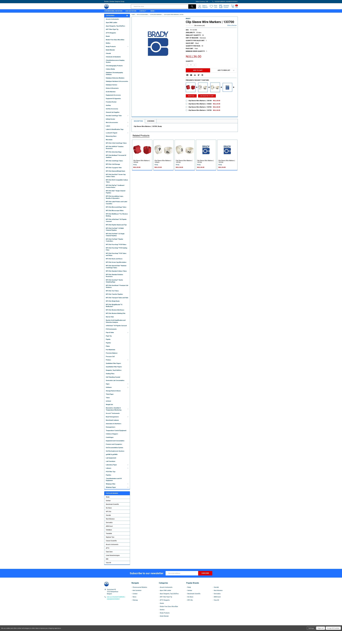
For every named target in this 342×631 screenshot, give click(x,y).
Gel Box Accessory (112, 109)
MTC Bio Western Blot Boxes (115, 310)
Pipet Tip (109, 336)
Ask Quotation (130, 11)
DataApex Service (111, 85)
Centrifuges (109, 437)
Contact (142, 11)
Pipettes (108, 475)
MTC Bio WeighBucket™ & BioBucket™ (114, 305)
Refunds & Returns (188, 624)
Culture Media (110, 69)
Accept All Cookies (333, 628)
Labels (108, 126)
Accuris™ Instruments (113, 413)
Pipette (108, 339)
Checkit (108, 53)
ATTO (107, 548)
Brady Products (111, 46)
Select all (191, 96)
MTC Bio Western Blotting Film (115, 313)
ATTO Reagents (111, 33)
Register (205, 7)
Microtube (109, 139)
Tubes (108, 397)
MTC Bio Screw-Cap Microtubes (116, 262)
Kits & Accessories (112, 122)
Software (109, 387)
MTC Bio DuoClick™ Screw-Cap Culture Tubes (116, 175)
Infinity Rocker (110, 119)
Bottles (108, 43)
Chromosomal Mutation (113, 11)
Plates (108, 346)
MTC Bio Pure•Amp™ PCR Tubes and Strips (116, 254)
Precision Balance (111, 353)
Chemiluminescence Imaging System (115, 61)
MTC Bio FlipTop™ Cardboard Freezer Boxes (115, 186)
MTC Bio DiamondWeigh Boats (115, 171)
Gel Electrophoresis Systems (115, 451)
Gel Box (108, 105)
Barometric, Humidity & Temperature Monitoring (113, 409)
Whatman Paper (111, 487)
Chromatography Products (114, 66)
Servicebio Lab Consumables (115, 380)
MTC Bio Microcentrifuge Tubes (116, 207)
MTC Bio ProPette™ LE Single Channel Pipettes (115, 235)
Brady (107, 497)
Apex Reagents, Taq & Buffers (115, 26)
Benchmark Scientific (112, 504)
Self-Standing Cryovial (113, 377)
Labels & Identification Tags (114, 129)
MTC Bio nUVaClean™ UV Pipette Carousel (116, 220)
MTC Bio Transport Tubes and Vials (117, 297)
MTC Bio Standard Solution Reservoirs (114, 275)
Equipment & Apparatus (113, 98)
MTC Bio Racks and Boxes (114, 259)
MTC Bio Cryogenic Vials (114, 167)
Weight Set (109, 404)
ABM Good (109, 526)
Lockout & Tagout (111, 133)
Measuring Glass (111, 136)
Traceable (109, 533)
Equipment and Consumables (115, 441)
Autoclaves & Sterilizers (113, 423)
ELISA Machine (111, 91)
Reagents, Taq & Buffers (113, 370)
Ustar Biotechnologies (113, 555)
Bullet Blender (110, 50)
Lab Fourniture (110, 461)
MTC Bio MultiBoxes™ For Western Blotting (117, 215)
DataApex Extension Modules (115, 78)
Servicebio (109, 522)
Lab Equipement (111, 458)
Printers (108, 360)
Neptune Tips (110, 537)
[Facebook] (187, 75)
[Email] (191, 75)
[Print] (194, 75)
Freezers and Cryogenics (114, 444)
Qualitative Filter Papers (113, 363)
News (152, 11)
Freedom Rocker (111, 102)
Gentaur (108, 500)
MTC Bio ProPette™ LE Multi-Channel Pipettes (115, 229)
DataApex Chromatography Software (114, 73)
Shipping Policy (154, 624)
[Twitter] (198, 75)
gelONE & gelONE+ (112, 454)
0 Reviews (150, 121)
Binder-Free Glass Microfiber (115, 40)
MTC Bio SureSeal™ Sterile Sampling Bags (114, 281)
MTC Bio (108, 511)
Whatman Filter (110, 484)
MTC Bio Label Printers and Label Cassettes (116, 202)
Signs (107, 384)
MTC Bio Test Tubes (112, 291)
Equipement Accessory (113, 95)
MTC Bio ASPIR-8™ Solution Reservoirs (114, 147)
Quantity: (189, 61)
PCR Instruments (111, 329)
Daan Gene (109, 552)
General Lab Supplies (112, 112)
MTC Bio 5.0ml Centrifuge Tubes (116, 143)
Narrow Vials (110, 317)
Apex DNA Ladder (111, 22)
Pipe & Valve (110, 332)
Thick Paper (110, 394)
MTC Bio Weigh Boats (113, 301)
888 (107, 559)
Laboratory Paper (111, 465)
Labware (108, 468)
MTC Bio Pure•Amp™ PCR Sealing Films (116, 249)
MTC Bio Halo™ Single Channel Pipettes (115, 192)
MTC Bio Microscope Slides (115, 210)
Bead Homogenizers (112, 417)
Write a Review (232, 25)
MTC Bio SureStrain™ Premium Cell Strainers (117, 286)
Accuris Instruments (112, 19)
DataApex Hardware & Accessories (117, 81)
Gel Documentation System (114, 447)
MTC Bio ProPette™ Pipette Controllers (114, 240)
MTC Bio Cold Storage (113, 164)
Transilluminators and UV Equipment (114, 479)
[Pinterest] (202, 75)
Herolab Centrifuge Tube (114, 115)
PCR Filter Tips (110, 471)
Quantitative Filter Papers (114, 367)
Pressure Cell (110, 356)
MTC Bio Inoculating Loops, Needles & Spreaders (114, 197)
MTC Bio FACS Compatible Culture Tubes (117, 181)
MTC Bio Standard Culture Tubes (116, 271)
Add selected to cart (207, 96)
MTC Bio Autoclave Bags (113, 152)
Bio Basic (109, 508)
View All (108, 563)
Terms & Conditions (121, 624)
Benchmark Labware (112, 420)
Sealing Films (110, 373)
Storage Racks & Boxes (113, 391)
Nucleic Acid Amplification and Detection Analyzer (115, 321)
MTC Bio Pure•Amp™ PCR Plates (116, 244)
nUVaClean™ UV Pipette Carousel (116, 325)
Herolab (108, 515)
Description (138, 121)
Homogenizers (110, 427)
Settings (311, 628)
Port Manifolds (110, 349)
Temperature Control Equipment (116, 430)
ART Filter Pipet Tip (112, 29)
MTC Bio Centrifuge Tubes (114, 161)
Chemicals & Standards (113, 57)
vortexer (108, 401)
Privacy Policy (221, 624)
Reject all (321, 628)
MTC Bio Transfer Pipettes (114, 294)
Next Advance (110, 519)
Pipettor (108, 343)
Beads (108, 36)
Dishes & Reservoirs (112, 88)
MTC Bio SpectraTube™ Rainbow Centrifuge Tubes (116, 266)
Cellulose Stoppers (112, 434)
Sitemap (135, 600)
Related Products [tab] (141, 135)
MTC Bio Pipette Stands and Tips (116, 225)
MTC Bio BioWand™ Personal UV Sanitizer (116, 156)
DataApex (109, 530)
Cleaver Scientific (111, 541)
